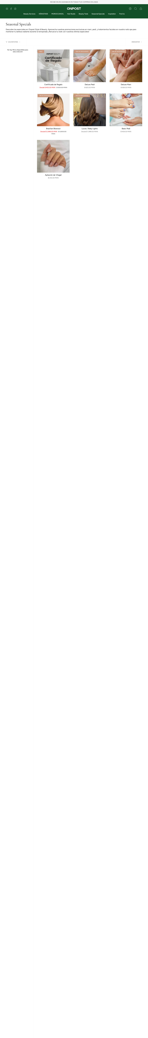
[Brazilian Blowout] (53, 109)
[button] (135, 9)
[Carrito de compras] (140, 9)
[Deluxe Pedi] (89, 65)
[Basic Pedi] (126, 109)
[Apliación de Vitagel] (53, 156)
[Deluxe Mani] (126, 65)
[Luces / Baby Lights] (89, 109)
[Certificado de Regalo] (53, 65)
